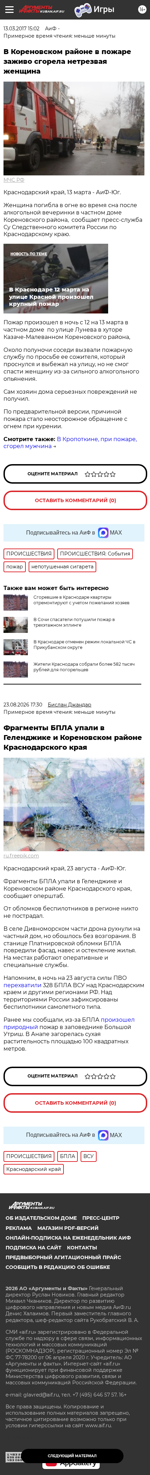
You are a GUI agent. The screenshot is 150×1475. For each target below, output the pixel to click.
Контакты (82, 1248)
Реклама (19, 1228)
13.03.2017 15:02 (21, 28)
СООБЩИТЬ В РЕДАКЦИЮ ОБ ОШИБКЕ (58, 1267)
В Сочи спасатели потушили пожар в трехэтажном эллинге (74, 622)
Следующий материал (72, 1456)
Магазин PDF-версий (68, 1228)
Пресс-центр (100, 1218)
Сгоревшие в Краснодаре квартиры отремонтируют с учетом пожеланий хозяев (81, 600)
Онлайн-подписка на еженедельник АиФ (68, 1238)
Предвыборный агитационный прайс (63, 1257)
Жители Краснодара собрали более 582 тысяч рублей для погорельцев (84, 666)
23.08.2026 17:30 (22, 705)
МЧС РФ (13, 180)
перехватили (22, 985)
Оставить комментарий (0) (75, 500)
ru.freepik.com (21, 856)
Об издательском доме (41, 1218)
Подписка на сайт (33, 1248)
